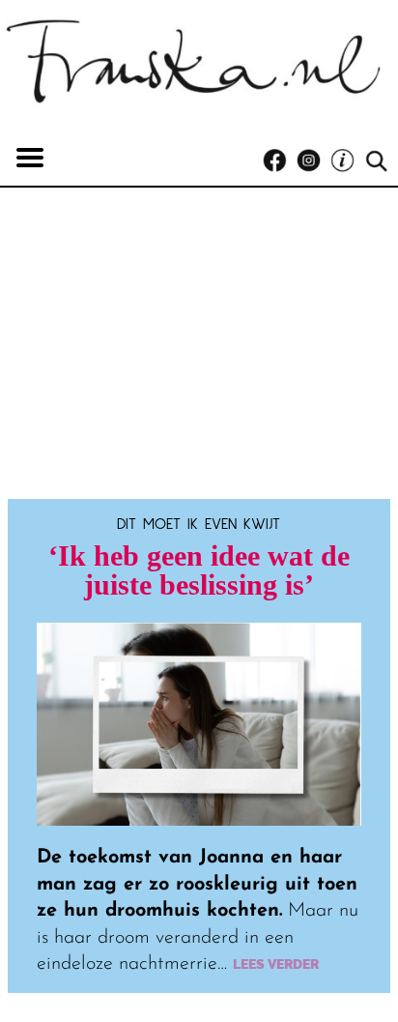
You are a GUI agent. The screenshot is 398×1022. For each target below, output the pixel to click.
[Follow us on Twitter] (347, 161)
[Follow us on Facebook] (280, 161)
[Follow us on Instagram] (313, 161)
